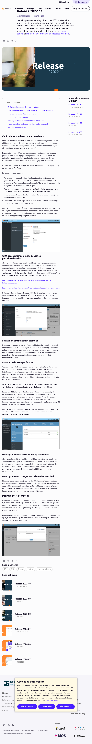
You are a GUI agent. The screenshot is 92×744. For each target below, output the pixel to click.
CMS (12, 569)
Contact (66, 9)
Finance (21, 569)
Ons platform (18, 9)
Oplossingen (30, 9)
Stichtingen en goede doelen (12, 703)
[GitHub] (13, 725)
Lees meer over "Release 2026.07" (31, 660)
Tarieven (58, 9)
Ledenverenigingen (8, 700)
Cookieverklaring (42, 730)
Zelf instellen (47, 706)
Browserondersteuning (77, 714)
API (71, 707)
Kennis (40, 9)
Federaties (5, 710)
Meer (71, 693)
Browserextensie (75, 710)
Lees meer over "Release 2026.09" (79, 133)
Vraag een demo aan (80, 9)
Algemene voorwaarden (11, 730)
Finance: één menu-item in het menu (22, 114)
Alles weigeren (65, 706)
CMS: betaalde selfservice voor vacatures (23, 107)
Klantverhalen (7, 696)
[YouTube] (8, 725)
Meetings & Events (44, 569)
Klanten (5, 693)
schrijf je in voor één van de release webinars (47, 33)
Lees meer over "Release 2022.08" (79, 124)
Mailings (31, 569)
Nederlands (65, 2)
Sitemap (28, 734)
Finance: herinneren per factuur (20, 117)
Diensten (48, 9)
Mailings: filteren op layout (18, 127)
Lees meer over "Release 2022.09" (79, 115)
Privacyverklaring (28, 730)
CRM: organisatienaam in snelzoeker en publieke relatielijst (30, 110)
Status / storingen (76, 703)
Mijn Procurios (82, 2)
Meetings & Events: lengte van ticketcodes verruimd (28, 124)
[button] (4, 41)
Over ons (73, 696)
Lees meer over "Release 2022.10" (79, 106)
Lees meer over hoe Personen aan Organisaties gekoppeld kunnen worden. (30, 288)
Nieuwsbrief (74, 700)
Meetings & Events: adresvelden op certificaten (26, 120)
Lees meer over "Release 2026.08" (31, 645)
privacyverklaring (51, 700)
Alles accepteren (27, 706)
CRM (5, 569)
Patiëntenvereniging (9, 707)
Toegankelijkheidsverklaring (13, 734)
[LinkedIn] (4, 725)
